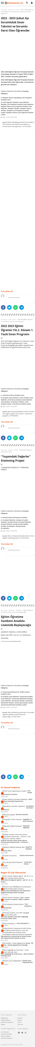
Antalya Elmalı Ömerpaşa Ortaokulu (15, 517)
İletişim (3, 1024)
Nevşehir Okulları (13, 108)
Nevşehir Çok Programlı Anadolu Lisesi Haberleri (17, 104)
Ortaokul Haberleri (9, 520)
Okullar (20, 1020)
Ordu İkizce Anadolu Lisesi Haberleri (20, 400)
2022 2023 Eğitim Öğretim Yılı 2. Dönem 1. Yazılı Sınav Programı (17, 320)
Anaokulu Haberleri (6, 1038)
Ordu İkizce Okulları (17, 402)
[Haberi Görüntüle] (17, 338)
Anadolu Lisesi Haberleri (11, 398)
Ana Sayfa (4, 10)
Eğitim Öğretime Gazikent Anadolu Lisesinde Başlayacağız (17, 611)
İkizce (14, 319)
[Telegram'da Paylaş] (21, 307)
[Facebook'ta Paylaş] (3, 307)
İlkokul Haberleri (6, 1036)
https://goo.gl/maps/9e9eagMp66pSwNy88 (11, 641)
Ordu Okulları (5, 402)
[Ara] (26, 3)
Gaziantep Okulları (18, 701)
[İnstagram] (25, 1032)
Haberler (20, 1018)
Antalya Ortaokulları (8, 526)
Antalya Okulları (6, 524)
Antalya (10, 450)
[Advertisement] (17, 51)
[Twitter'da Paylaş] (9, 307)
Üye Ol (19, 1022)
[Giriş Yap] (32, 3)
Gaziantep (11, 610)
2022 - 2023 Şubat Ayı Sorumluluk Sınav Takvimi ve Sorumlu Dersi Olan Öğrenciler (17, 11)
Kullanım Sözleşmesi (7, 1022)
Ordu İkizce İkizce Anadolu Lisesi (13, 395)
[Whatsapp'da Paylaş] (15, 307)
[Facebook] (19, 1032)
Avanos (17, 10)
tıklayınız (13, 84)
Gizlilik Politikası (5, 1020)
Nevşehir (11, 10)
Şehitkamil (19, 610)
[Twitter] (22, 1032)
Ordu (9, 319)
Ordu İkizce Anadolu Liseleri (21, 404)
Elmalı (16, 450)
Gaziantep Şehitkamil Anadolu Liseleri (14, 705)
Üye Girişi (20, 1024)
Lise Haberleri (5, 1032)
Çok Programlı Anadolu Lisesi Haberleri (16, 102)
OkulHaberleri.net (15, 3)
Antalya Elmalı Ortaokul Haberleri (19, 522)
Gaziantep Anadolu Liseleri (24, 703)
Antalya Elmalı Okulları (20, 524)
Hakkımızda (4, 1018)
